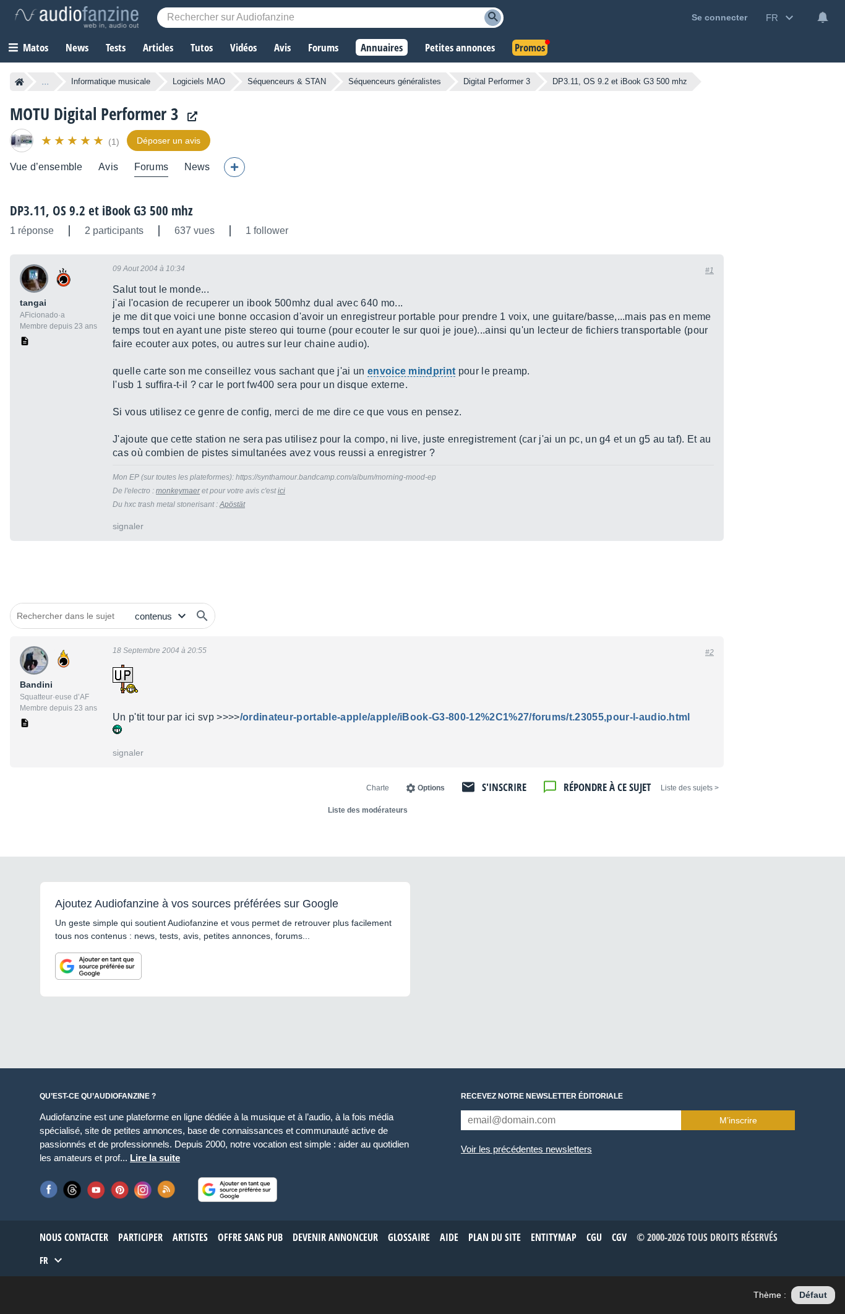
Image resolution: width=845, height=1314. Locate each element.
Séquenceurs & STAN (286, 81)
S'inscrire (504, 787)
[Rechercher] (202, 615)
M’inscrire (738, 1120)
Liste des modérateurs (368, 810)
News (197, 167)
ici (281, 490)
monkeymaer (178, 490)
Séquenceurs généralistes (394, 81)
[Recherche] (492, 17)
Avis (108, 167)
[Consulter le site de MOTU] (189, 116)
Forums (151, 167)
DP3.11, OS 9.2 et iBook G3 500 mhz (101, 210)
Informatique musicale (110, 81)
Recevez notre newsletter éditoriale (542, 1096)
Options (431, 788)
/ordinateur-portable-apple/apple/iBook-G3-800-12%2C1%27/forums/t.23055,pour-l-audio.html (465, 717)
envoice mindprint (411, 371)
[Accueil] (19, 81)
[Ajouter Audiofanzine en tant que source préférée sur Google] (98, 966)
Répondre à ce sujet (607, 787)
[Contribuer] (234, 167)
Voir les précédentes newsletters (526, 1149)
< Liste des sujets (690, 788)
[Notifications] (822, 17)
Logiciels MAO (199, 81)
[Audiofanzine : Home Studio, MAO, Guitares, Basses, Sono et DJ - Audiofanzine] (77, 17)
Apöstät (232, 504)
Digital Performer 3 (496, 81)
